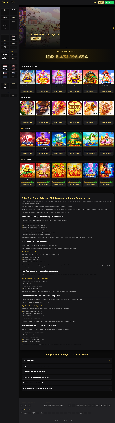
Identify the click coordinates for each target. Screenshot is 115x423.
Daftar (101, 2)
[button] (113, 28)
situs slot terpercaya (57, 220)
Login (94, 2)
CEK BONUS (28, 38)
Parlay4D (66, 265)
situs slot (33, 201)
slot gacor (27, 245)
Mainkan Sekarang (27, 91)
